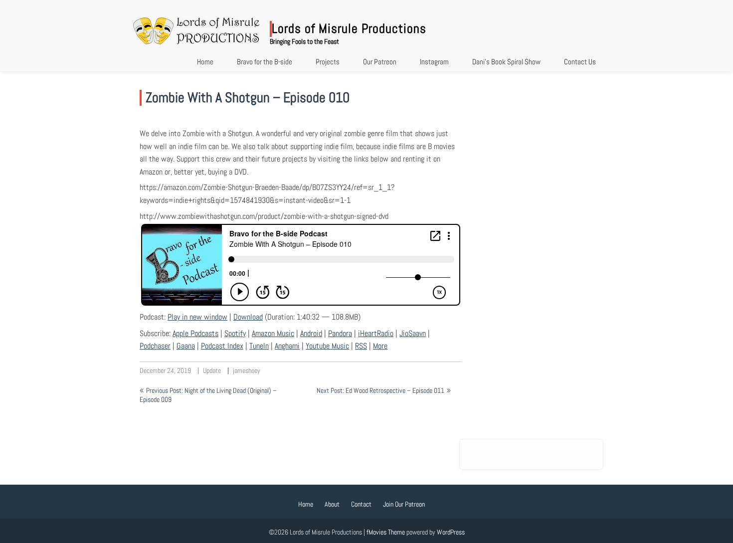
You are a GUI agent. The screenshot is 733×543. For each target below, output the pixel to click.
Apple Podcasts (195, 333)
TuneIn (259, 346)
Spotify (235, 333)
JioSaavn (412, 333)
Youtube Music (327, 346)
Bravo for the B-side (264, 61)
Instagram (434, 61)
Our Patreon (379, 61)
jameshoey (246, 370)
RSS (361, 346)
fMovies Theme (385, 532)
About (332, 504)
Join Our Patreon (404, 504)
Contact (361, 504)
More (380, 346)
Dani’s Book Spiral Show (506, 61)
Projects (328, 61)
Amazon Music (273, 333)
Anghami (287, 346)
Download (248, 317)
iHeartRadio (375, 333)
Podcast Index (222, 346)
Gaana (186, 346)
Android (311, 333)
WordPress (451, 532)
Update (212, 370)
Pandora (340, 333)
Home (205, 61)
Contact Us (580, 61)
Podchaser (155, 346)
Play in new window (197, 317)
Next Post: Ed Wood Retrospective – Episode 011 (380, 390)
